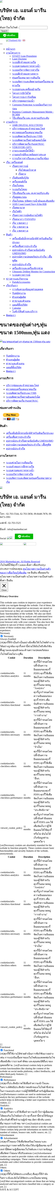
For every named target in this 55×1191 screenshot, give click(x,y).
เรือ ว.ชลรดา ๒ (20, 227)
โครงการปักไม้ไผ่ (21, 93)
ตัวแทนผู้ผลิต (19, 297)
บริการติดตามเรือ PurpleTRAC (28, 144)
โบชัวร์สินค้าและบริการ (24, 311)
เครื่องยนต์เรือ (19, 181)
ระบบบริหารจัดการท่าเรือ (25, 70)
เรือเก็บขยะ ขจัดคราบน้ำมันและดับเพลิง (33, 201)
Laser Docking (19, 59)
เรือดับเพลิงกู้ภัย (20, 177)
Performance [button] (6, 1077)
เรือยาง (22, 174)
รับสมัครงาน (19, 293)
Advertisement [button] (7, 1135)
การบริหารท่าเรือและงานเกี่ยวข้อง (30, 158)
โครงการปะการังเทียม (24, 97)
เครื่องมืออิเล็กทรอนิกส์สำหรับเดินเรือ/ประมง (29, 433)
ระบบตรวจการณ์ (21, 275)
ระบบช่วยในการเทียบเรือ (19, 462)
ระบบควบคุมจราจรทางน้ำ (26, 66)
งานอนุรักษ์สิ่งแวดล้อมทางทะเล (29, 154)
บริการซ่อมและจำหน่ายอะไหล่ (28, 128)
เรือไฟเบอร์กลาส (27, 170)
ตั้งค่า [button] (3, 580)
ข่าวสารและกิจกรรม (17, 278)
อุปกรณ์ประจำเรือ (21, 264)
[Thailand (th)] (13, 40)
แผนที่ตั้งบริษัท (20, 304)
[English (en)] (23, 40)
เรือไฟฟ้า (17, 211)
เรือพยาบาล (18, 207)
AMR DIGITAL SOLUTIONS (27, 125)
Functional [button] (5, 1047)
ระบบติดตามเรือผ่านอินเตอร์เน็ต (29, 140)
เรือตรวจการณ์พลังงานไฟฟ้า (27, 215)
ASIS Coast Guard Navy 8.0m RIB (29, 204)
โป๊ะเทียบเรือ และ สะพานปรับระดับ (30, 118)
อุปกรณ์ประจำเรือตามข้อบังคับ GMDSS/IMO (29, 441)
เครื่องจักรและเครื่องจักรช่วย (27, 268)
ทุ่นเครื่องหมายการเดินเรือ (26, 77)
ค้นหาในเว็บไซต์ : (9, 27)
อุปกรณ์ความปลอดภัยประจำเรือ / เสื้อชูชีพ (28, 444)
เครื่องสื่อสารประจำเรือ (24, 246)
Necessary (9, 636)
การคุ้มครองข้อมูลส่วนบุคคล (27, 289)
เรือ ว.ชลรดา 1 (20, 223)
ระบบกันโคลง (19, 189)
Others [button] (3, 1167)
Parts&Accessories (21, 282)
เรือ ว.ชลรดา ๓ (20, 230)
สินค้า (9, 234)
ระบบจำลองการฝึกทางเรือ (20, 466)
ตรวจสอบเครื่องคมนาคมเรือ (27, 132)
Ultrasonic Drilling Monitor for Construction (33, 271)
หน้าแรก (10, 49)
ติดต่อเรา (11, 315)
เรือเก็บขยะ (18, 185)
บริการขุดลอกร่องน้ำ (23, 101)
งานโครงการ (13, 52)
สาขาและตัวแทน (21, 301)
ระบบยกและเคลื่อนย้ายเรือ (26, 89)
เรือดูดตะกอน (19, 197)
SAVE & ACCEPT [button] (9, 1189)
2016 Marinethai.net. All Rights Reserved (20, 561)
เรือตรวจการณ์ (20, 166)
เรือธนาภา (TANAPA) (24, 219)
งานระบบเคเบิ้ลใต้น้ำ (23, 150)
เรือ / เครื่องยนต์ (14, 162)
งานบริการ (12, 122)
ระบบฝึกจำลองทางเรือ (24, 62)
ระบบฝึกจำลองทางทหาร (25, 74)
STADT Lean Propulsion (24, 56)
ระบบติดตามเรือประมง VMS (27, 136)
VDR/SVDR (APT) (22, 147)
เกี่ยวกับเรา (12, 285)
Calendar (16, 308)
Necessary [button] (5, 633)
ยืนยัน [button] (10, 580)
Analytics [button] (4, 1105)
